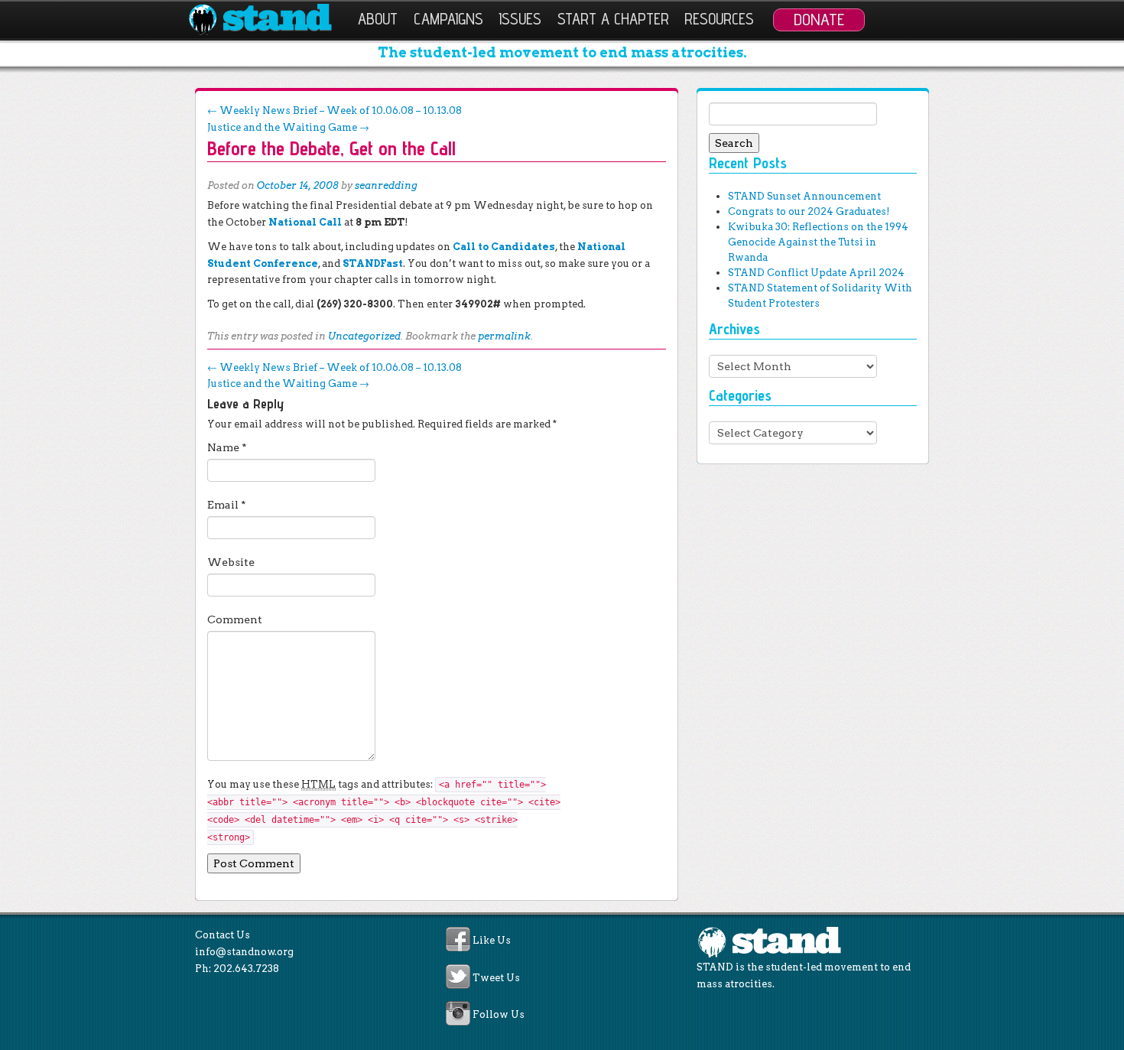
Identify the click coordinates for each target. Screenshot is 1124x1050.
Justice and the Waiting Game (288, 127)
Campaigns (448, 18)
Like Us (492, 941)
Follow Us (499, 1015)
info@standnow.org (244, 951)
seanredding (386, 185)
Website (231, 562)
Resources (719, 18)
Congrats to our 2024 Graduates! (808, 211)
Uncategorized (364, 336)
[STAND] (268, 20)
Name (227, 447)
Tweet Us (496, 977)
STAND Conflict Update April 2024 (816, 272)
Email (226, 505)
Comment (234, 619)
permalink (504, 336)
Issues (520, 18)
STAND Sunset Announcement (804, 196)
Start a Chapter (613, 18)
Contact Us (222, 935)
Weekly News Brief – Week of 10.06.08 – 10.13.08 (334, 110)
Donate (819, 19)
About (378, 18)
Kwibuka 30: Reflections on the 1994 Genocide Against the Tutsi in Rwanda (818, 242)
